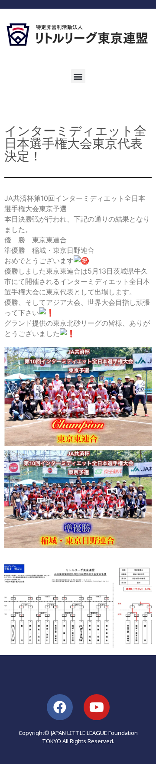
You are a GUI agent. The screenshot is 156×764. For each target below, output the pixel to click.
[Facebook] (60, 707)
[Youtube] (97, 707)
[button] (78, 76)
